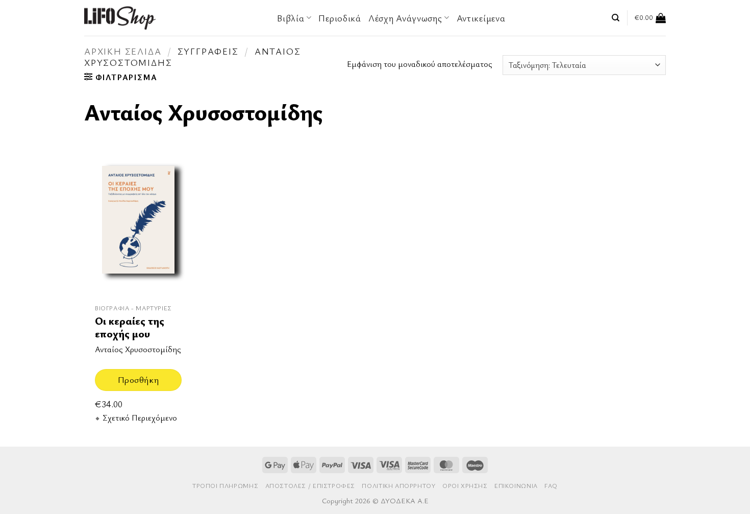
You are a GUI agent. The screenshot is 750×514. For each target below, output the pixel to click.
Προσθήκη (138, 379)
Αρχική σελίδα (122, 51)
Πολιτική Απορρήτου (398, 485)
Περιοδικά (339, 18)
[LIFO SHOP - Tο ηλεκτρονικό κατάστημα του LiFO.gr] (120, 17)
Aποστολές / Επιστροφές (310, 485)
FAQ (551, 485)
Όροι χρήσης (465, 485)
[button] (650, 18)
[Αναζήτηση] (615, 18)
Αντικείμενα (481, 18)
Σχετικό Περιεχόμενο (140, 417)
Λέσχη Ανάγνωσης (405, 18)
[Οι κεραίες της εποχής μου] (138, 225)
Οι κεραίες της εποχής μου (129, 327)
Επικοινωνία (516, 485)
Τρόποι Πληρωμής (225, 485)
